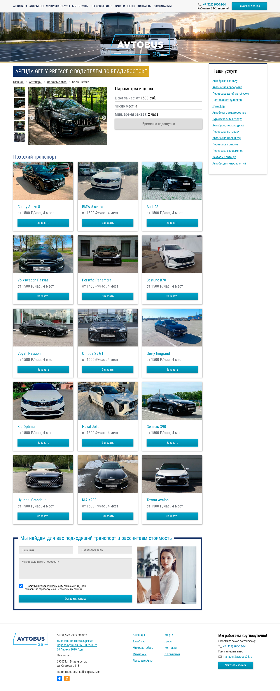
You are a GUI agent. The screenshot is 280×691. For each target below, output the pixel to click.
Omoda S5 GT (92, 353)
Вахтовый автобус (224, 157)
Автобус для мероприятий (229, 163)
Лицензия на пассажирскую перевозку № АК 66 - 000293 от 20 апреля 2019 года (77, 645)
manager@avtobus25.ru (237, 656)
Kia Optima (26, 427)
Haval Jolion (92, 427)
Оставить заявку (75, 598)
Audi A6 (153, 207)
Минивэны (80, 6)
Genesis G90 (156, 427)
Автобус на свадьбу (225, 81)
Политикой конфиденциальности (45, 586)
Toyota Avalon (158, 500)
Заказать (43, 222)
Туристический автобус (227, 119)
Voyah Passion (29, 353)
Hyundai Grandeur (32, 500)
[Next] (104, 117)
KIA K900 (89, 500)
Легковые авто (101, 6)
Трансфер (218, 106)
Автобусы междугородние (229, 112)
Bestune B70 (156, 280)
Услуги (119, 6)
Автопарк (20, 6)
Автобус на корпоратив (227, 87)
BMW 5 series (92, 207)
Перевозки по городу (226, 131)
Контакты (144, 6)
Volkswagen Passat (33, 280)
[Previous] (32, 117)
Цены (131, 6)
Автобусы (36, 6)
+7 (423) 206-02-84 (214, 4)
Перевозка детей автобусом (230, 93)
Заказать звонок (249, 6)
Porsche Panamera (96, 280)
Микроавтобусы (58, 6)
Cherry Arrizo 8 (29, 207)
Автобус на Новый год (226, 138)
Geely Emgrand (158, 353)
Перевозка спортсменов (227, 150)
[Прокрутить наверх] (14, 681)
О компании (163, 6)
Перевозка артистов (225, 144)
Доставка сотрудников (227, 100)
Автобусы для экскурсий (228, 125)
